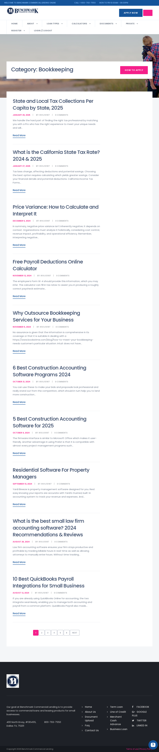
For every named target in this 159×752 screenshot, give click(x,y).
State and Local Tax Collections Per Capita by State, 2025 (53, 104)
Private (130, 23)
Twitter (141, 720)
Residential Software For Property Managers (51, 473)
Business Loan (118, 729)
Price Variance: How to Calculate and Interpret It (55, 210)
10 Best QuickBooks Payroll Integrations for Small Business (48, 582)
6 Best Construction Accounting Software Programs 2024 (49, 371)
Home (14, 23)
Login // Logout (43, 30)
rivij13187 (44, 115)
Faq (87, 725)
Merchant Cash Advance (116, 720)
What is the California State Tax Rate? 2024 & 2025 (56, 155)
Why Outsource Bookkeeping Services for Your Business (46, 316)
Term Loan (116, 707)
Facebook (143, 707)
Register (16, 30)
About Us (90, 711)
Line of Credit (118, 711)
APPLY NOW (131, 12)
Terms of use (132, 749)
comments (62, 115)
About (30, 23)
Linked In (142, 725)
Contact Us (92, 730)
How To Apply (134, 70)
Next (74, 632)
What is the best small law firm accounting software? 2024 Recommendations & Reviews (48, 527)
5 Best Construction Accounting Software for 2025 (49, 422)
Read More (19, 135)
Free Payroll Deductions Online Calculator (48, 265)
